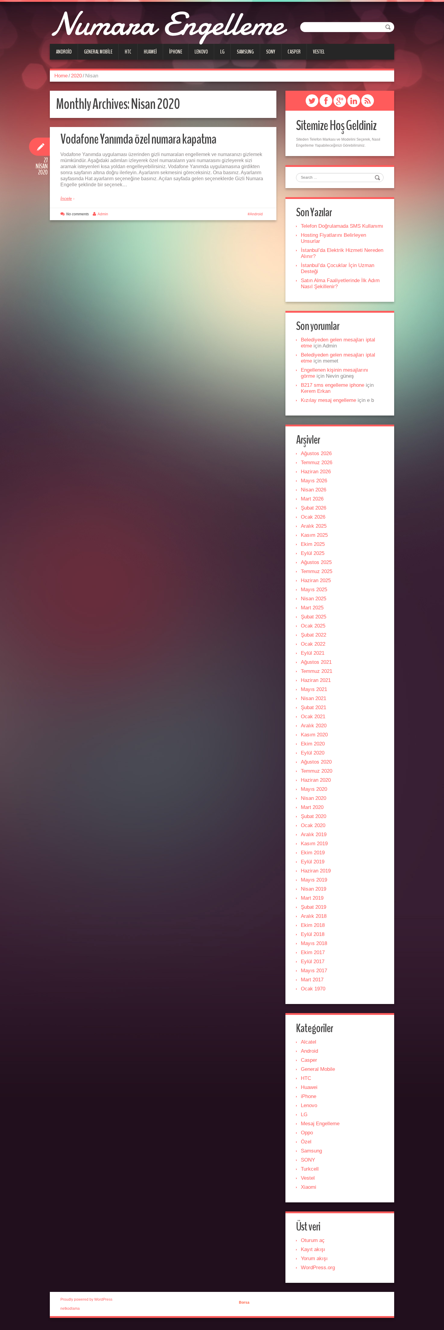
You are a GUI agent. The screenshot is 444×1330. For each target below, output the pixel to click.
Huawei (150, 51)
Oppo (307, 1133)
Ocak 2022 (313, 644)
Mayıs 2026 (314, 481)
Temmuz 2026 (316, 462)
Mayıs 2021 (314, 689)
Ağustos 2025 (316, 562)
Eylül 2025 (312, 553)
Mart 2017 (312, 980)
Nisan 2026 (313, 490)
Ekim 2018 (313, 925)
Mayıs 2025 (314, 589)
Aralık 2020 (314, 726)
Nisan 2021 (313, 698)
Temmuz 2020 (316, 771)
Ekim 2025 (313, 544)
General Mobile (98, 51)
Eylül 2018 (312, 934)
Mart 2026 (312, 499)
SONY (270, 51)
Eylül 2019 (312, 862)
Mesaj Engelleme (320, 1123)
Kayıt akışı (313, 1249)
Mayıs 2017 (314, 970)
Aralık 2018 (314, 916)
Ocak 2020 (313, 825)
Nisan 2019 (313, 889)
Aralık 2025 (314, 526)
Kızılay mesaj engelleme (328, 400)
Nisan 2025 (313, 598)
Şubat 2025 (313, 617)
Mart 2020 (312, 807)
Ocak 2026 (313, 517)
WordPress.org (318, 1267)
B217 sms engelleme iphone (332, 385)
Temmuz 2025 (316, 571)
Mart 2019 (312, 898)
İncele (66, 198)
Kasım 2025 (314, 535)
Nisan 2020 (313, 798)
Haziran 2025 (316, 580)
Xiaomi (308, 1187)
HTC (128, 51)
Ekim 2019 (313, 853)
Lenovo (201, 51)
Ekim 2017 (313, 952)
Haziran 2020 (316, 780)
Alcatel (308, 1042)
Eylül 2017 (312, 961)
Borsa (244, 1302)
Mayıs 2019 (314, 880)
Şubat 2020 (313, 816)
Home (61, 76)
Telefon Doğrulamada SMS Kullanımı (342, 226)
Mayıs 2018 (314, 943)
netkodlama (70, 1308)
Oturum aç (313, 1240)
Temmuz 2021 (316, 671)
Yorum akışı (314, 1258)
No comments (77, 214)
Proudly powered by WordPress (86, 1299)
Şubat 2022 (313, 635)
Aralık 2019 (314, 834)
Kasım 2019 (314, 843)
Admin (103, 214)
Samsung (245, 51)
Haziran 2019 (316, 871)
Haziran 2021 (316, 680)
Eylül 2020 (312, 753)
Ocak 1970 (313, 989)
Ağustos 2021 (316, 662)
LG (222, 51)
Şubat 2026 (313, 508)
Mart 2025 (312, 608)
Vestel (319, 51)
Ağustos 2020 (316, 762)
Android (64, 51)
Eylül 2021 (312, 653)
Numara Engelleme (166, 24)
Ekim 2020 (313, 744)
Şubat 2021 (313, 707)
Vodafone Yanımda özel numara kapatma (138, 139)
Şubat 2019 (313, 907)
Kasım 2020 (314, 735)
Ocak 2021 (313, 716)
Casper (294, 51)
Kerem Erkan (315, 391)
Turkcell (310, 1169)
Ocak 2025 (313, 626)
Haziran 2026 (316, 471)
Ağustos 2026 (316, 453)
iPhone (175, 51)
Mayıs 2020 (314, 789)
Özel (306, 1142)
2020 (76, 76)
